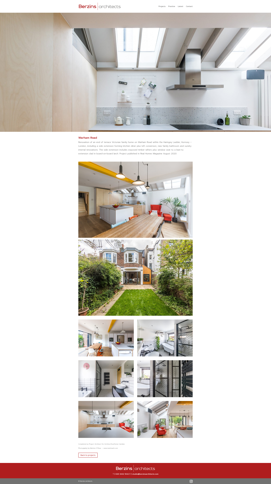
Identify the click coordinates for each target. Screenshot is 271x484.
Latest (180, 7)
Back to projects (87, 455)
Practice (171, 7)
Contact (189, 7)
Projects (162, 7)
